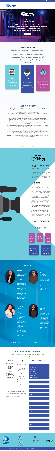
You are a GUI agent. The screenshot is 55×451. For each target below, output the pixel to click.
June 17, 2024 (32, 371)
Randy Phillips (34, 224)
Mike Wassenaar (34, 227)
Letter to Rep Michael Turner (40, 237)
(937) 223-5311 (20, 439)
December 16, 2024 (33, 377)
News (15, 6)
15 (31, 146)
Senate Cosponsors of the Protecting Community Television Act (46, 250)
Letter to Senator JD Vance (31, 238)
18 (34, 146)
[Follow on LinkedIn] (52, 441)
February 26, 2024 (33, 367)
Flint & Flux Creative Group (15, 448)
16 (32, 146)
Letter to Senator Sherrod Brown (48, 238)
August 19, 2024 (33, 373)
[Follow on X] (49, 441)
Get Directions (34, 444)
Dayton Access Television (26, 448)
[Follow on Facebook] (47, 441)
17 (33, 146)
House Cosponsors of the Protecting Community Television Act (33, 250)
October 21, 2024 (33, 375)
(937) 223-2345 (20, 445)
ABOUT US (27, 33)
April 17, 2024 (32, 369)
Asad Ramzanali (34, 228)
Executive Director (21, 272)
